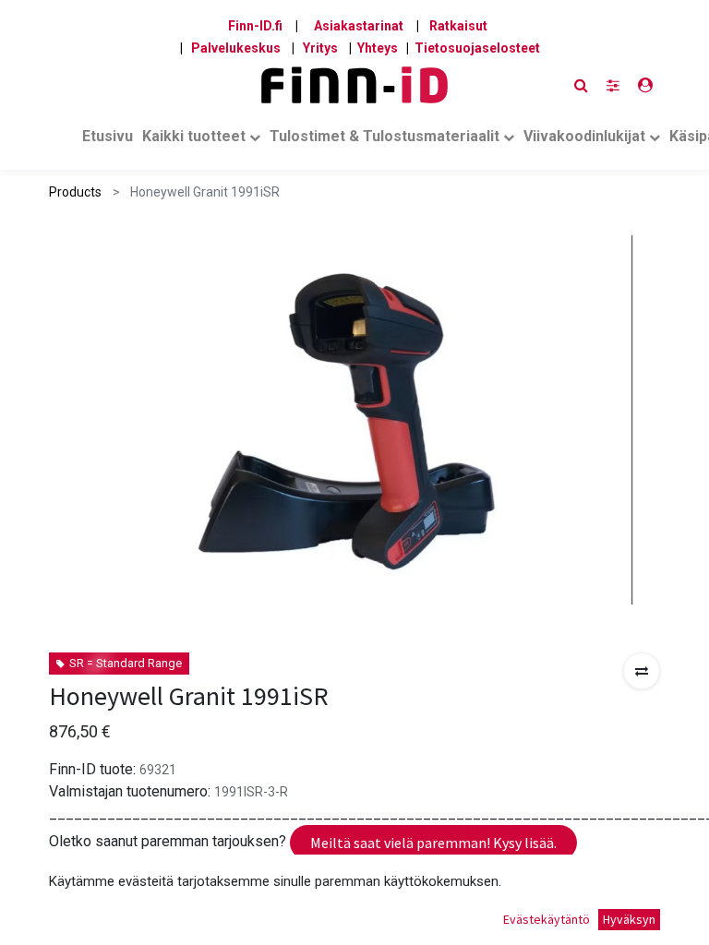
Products (75, 192)
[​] (613, 85)
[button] (641, 670)
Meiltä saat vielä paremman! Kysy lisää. (433, 842)
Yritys (320, 48)
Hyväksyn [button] (629, 919)
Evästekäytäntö (546, 919)
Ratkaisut (458, 25)
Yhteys (377, 48)
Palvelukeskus (236, 48)
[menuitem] (107, 140)
